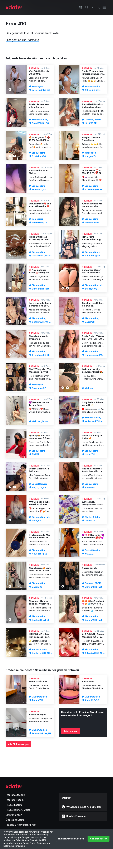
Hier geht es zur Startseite (22, 40)
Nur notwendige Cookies (71, 838)
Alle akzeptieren (98, 838)
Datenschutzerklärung (14, 846)
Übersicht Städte (15, 819)
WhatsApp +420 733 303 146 (83, 806)
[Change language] (81, 7)
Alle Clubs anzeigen (18, 744)
